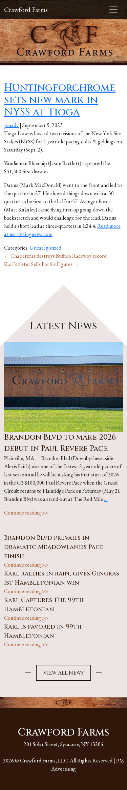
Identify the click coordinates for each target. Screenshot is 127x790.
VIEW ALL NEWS (63, 672)
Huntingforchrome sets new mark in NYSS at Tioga (59, 100)
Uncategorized (45, 247)
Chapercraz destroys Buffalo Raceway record (55, 255)
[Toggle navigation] (113, 9)
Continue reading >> (26, 512)
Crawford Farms (26, 9)
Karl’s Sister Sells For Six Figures (41, 264)
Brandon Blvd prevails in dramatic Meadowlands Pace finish (54, 547)
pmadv (11, 125)
